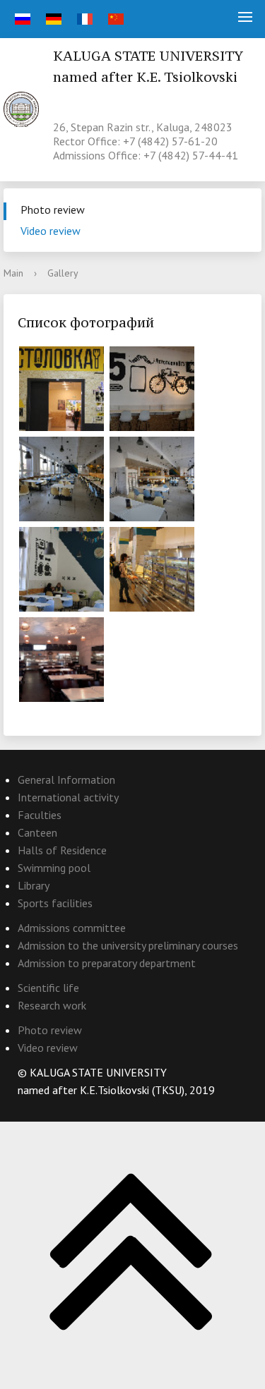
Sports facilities (55, 903)
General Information (66, 779)
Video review (50, 231)
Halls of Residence (62, 850)
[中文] (114, 19)
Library (33, 885)
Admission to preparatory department (107, 963)
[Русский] (21, 19)
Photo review (52, 209)
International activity (68, 797)
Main (13, 273)
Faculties (39, 815)
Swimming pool (54, 868)
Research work (52, 1005)
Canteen (37, 832)
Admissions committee (72, 928)
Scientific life (48, 988)
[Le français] (83, 19)
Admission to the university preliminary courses (128, 945)
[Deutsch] (52, 19)
